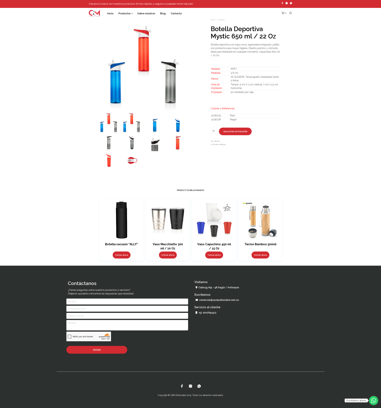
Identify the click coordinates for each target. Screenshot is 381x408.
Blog (163, 13)
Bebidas (221, 20)
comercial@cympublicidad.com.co (219, 300)
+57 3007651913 (207, 312)
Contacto (176, 13)
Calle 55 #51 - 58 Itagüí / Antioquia (219, 287)
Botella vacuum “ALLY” (121, 244)
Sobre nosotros (146, 13)
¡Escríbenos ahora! (356, 400)
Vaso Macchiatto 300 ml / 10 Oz (168, 246)
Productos (124, 13)
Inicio (110, 13)
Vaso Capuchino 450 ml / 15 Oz (214, 246)
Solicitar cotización (235, 131)
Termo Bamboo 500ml (260, 244)
